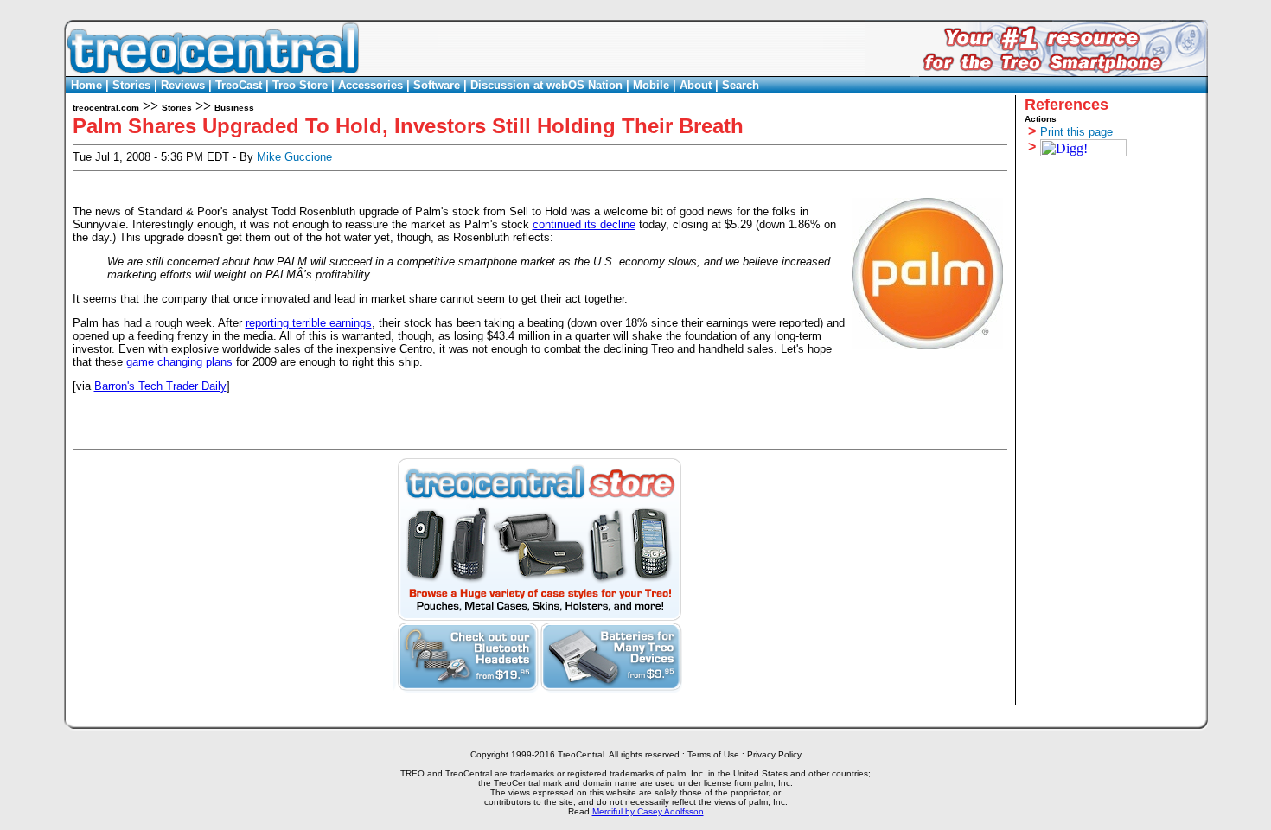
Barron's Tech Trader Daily (160, 386)
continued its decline (584, 224)
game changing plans (179, 361)
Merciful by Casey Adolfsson (648, 811)
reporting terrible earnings (309, 322)
